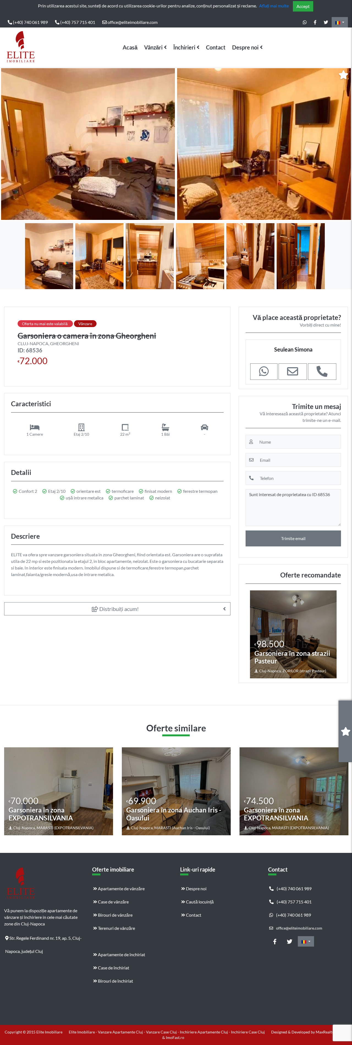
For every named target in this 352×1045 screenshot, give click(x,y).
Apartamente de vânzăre (121, 888)
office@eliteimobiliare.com (132, 22)
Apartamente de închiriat (121, 954)
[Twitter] (326, 22)
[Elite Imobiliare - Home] (20, 47)
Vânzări (153, 47)
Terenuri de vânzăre (116, 928)
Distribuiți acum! (118, 609)
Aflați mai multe (274, 5)
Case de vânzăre (113, 901)
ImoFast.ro (175, 1037)
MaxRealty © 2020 (331, 1032)
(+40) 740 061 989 (30, 22)
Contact (216, 47)
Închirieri (184, 47)
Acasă (130, 47)
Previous (10, 144)
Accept (303, 6)
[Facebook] (315, 22)
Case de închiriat (113, 967)
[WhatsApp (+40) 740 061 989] (304, 22)
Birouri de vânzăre (115, 914)
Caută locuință (199, 901)
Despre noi (245, 47)
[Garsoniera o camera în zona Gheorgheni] (88, 144)
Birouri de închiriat (115, 980)
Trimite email (293, 538)
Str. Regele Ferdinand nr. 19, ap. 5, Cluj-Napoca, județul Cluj (43, 940)
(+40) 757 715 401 (77, 22)
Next (343, 144)
